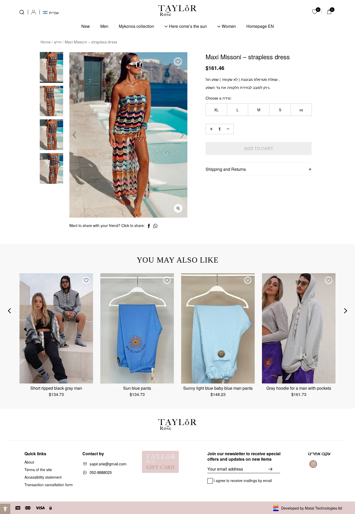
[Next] (182, 135)
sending (274, 469)
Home (46, 41)
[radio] (216, 109)
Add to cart (258, 148)
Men (104, 26)
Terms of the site (38, 469)
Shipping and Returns (226, 169)
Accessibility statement (43, 477)
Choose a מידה (218, 98)
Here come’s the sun (188, 26)
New (85, 26)
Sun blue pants (137, 388)
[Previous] (74, 135)
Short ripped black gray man (56, 388)
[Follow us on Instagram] (313, 464)
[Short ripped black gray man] (56, 328)
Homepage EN (260, 26)
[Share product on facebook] (149, 226)
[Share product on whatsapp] (155, 226)
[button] (5, 509)
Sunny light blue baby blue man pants (218, 388)
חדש (57, 41)
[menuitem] (51, 12)
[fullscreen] (178, 208)
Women (229, 26)
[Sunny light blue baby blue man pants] (218, 328)
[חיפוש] (21, 12)
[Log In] (33, 12)
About (29, 462)
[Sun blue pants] (137, 328)
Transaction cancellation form (48, 484)
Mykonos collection (136, 26)
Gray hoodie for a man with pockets (298, 388)
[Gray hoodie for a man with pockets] (299, 328)
